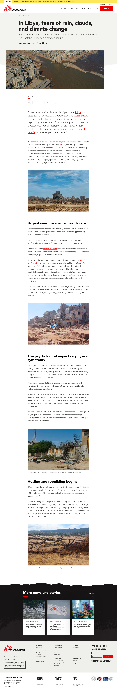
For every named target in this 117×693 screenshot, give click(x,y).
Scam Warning (76, 663)
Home (20, 16)
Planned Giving (39, 658)
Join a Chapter (57, 654)
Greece (62, 145)
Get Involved (92, 9)
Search (110, 4)
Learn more (7, 686)
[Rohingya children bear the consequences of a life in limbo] (83, 617)
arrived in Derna (50, 249)
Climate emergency (53, 103)
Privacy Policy (75, 662)
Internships (56, 665)
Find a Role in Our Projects (60, 662)
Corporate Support (40, 661)
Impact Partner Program (41, 656)
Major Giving (38, 654)
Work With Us (103, 4)
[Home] (17, 8)
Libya (30, 103)
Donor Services (39, 647)
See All (91, 593)
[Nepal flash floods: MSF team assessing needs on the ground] (34, 617)
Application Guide (58, 663)
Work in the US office (58, 660)
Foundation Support (40, 659)
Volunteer (56, 652)
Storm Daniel (81, 115)
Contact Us (75, 660)
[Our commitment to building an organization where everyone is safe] (58, 617)
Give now (71, 1)
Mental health (39, 103)
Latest (83, 9)
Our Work (64, 9)
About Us (74, 9)
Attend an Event (57, 650)
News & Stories (29, 16)
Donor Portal (38, 649)
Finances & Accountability (41, 650)
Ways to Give (38, 652)
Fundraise (56, 649)
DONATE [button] (106, 9)
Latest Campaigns (58, 647)
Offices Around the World (78, 649)
